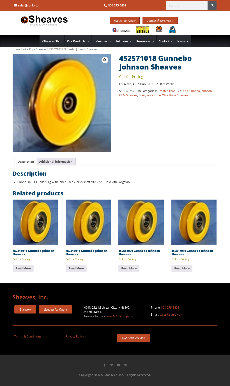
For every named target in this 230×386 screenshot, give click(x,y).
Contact (164, 41)
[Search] (212, 5)
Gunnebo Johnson (199, 91)
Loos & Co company (119, 316)
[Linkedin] (125, 365)
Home (16, 49)
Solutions (122, 41)
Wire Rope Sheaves (34, 49)
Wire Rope (154, 95)
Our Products (76, 41)
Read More (23, 268)
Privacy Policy (75, 336)
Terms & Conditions (27, 336)
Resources (143, 41)
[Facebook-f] (104, 365)
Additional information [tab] (56, 162)
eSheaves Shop (52, 41)
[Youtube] (118, 365)
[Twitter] (111, 365)
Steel (142, 95)
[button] (105, 60)
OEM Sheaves (128, 95)
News (181, 41)
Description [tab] (26, 162)
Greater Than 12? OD (171, 91)
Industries (100, 41)
